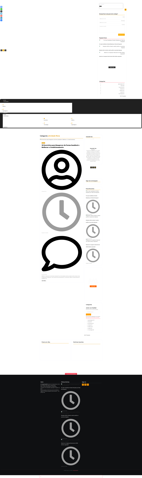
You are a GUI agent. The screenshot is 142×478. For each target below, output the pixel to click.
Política (4, 106)
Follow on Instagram (71, 374)
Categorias (5, 116)
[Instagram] (5, 50)
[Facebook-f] (1, 50)
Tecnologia (46, 124)
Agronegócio (5, 111)
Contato (5, 127)
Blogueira (93, 149)
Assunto (123, 24)
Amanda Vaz (93, 148)
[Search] (100, 6)
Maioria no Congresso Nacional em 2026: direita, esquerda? (110, 56)
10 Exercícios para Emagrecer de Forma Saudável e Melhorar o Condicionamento (60, 146)
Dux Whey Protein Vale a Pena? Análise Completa (85, 353)
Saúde (43, 142)
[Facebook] (1, 7)
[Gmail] (1, 16)
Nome (124, 17)
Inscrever (88, 314)
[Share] (1, 20)
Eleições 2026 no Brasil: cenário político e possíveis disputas (110, 50)
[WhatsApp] (1, 9)
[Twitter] (85, 385)
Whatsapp (123, 20)
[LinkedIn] (1, 18)
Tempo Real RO (75, 470)
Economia (46, 120)
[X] (1, 11)
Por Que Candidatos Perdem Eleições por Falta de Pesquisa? (110, 44)
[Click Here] (125, 10)
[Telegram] (3, 50)
